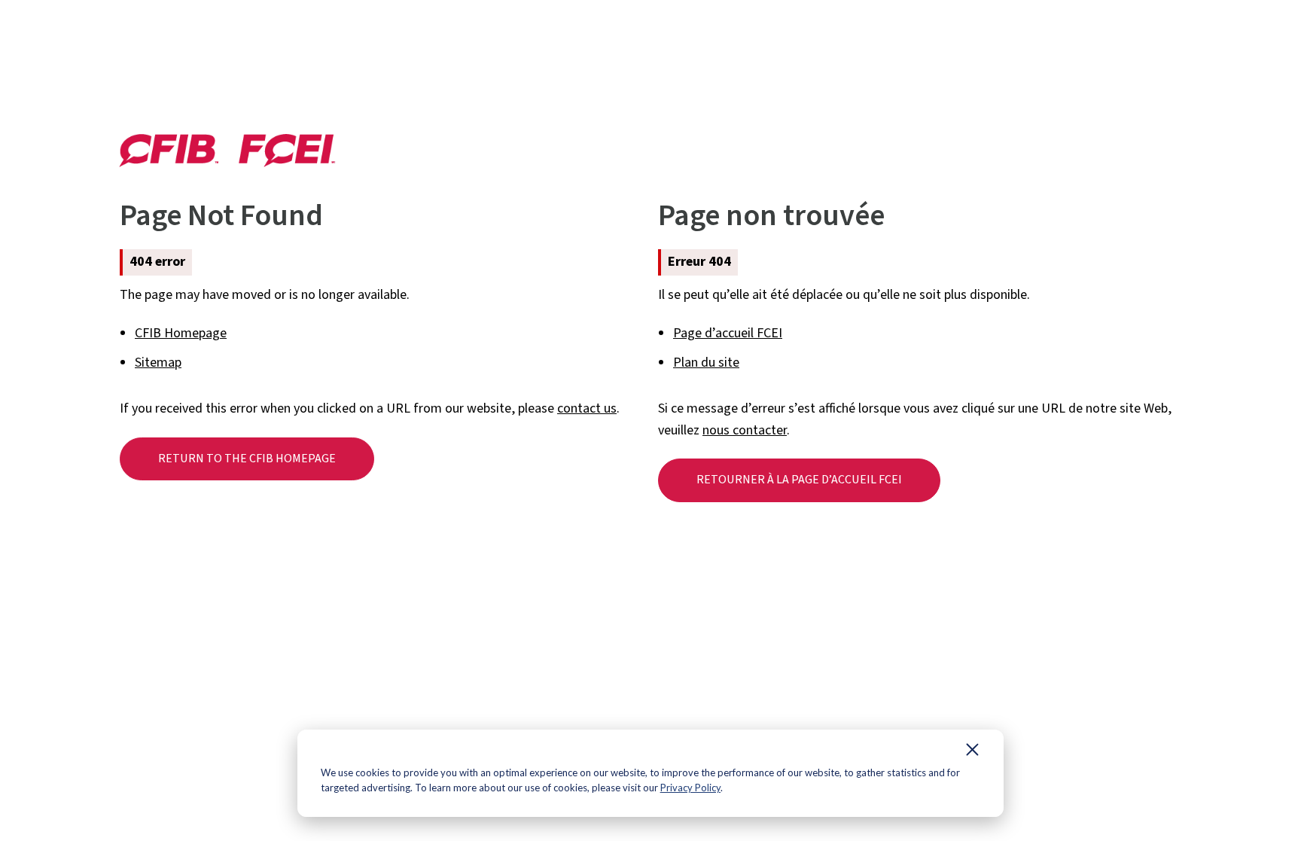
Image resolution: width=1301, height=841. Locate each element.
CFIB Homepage (181, 333)
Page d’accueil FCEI (727, 333)
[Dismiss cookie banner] (972, 753)
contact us (587, 408)
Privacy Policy (690, 788)
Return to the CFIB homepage (247, 458)
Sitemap (158, 362)
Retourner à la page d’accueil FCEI (799, 479)
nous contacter (744, 430)
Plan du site (706, 362)
